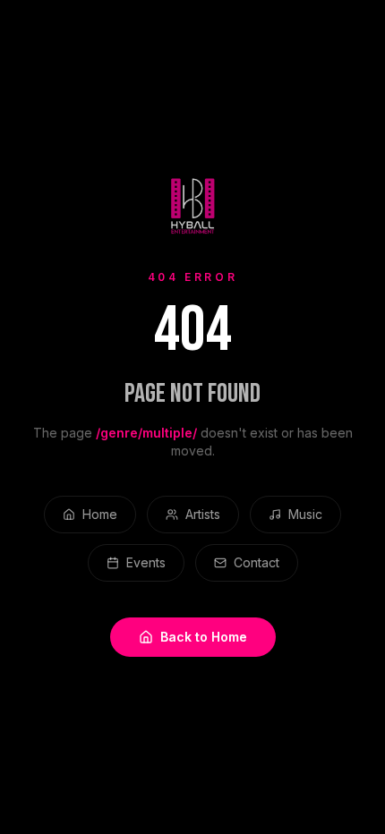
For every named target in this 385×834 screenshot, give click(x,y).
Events (146, 562)
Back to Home (203, 636)
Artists (202, 514)
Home (99, 514)
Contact (256, 562)
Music (305, 514)
